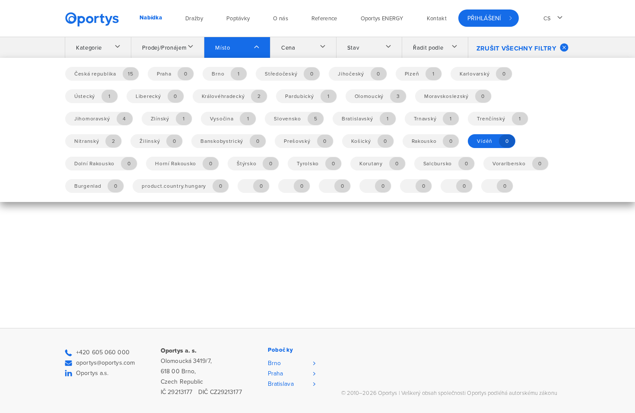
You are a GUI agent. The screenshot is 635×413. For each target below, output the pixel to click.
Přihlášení (484, 18)
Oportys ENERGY (382, 18)
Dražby (194, 18)
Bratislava (281, 384)
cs (547, 18)
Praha (275, 373)
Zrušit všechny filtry (516, 48)
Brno (274, 363)
